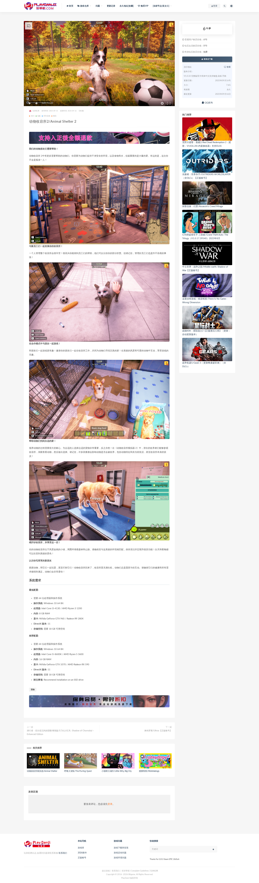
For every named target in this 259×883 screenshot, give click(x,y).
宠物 (33, 690)
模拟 (54, 116)
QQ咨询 (208, 103)
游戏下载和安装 (121, 848)
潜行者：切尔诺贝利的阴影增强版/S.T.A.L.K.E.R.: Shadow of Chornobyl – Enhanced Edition (60, 732)
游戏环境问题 (120, 858)
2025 (32, 116)
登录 (110, 804)
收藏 (81, 111)
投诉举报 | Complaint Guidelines (135, 871)
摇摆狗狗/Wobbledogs (149, 771)
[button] (99, 204)
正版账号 (82, 858)
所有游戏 (46, 116)
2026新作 (82, 853)
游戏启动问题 (120, 853)
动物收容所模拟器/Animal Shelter (42, 771)
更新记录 (111, 6)
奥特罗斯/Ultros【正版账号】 (158, 731)
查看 (228, 67)
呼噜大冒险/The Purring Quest (78, 771)
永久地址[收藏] (127, 6)
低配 (39, 116)
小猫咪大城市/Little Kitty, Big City (116, 771)
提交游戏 (106, 871)
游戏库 (81, 848)
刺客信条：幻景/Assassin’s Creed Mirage (202, 206)
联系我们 (63, 853)
